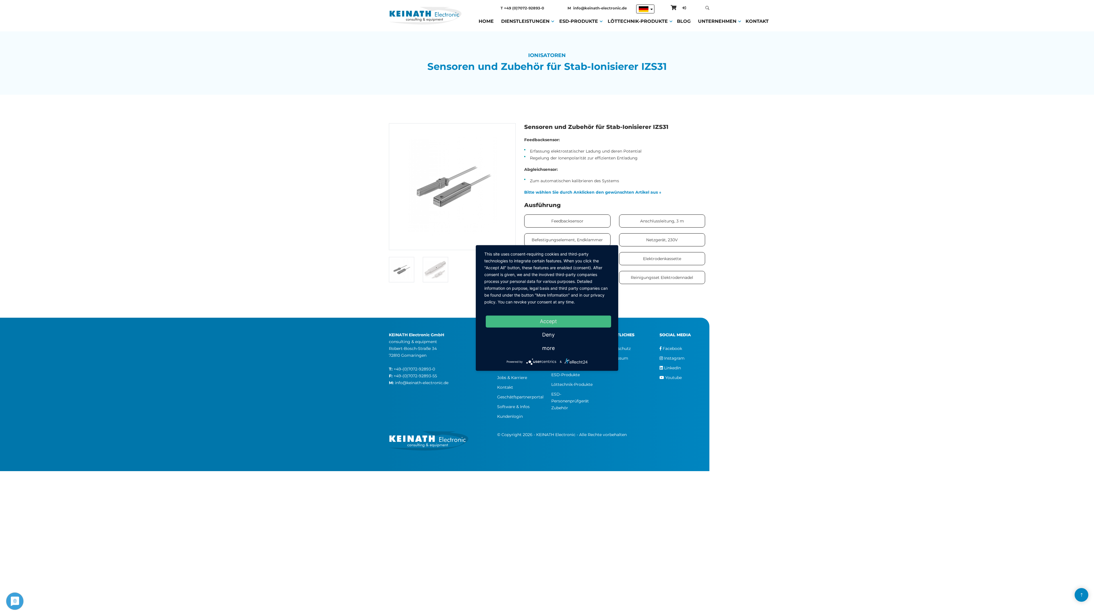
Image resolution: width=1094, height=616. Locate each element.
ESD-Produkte (578, 21)
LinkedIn (672, 367)
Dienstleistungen (525, 21)
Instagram (674, 358)
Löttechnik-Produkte (638, 21)
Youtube (673, 377)
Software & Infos (513, 406)
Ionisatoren (547, 55)
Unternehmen (717, 21)
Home (486, 21)
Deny (548, 335)
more (548, 348)
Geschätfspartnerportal (520, 397)
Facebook (672, 348)
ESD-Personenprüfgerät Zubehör (570, 401)
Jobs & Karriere (512, 377)
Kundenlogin (510, 416)
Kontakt (757, 21)
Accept (548, 321)
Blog (684, 21)
